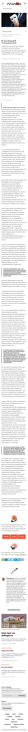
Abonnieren (21, 695)
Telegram (7, 714)
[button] (2, 559)
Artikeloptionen (6, 31)
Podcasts (21, 714)
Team (13, 719)
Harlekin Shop (14, 727)
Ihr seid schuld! (7, 667)
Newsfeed (9, 716)
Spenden (6, 536)
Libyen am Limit (7, 651)
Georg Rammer (8, 100)
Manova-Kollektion (21, 554)
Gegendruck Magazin (19, 724)
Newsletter (18, 716)
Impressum (20, 719)
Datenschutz (14, 721)
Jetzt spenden (7, 708)
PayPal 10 (21, 536)
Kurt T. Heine (12, 677)
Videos (14, 714)
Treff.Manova (7, 724)
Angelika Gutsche (13, 660)
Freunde (7, 719)
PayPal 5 (14, 536)
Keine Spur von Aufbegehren (8, 634)
